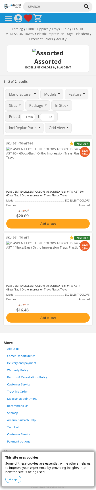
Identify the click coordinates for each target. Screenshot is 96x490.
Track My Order (17, 391)
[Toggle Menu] (8, 18)
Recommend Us (17, 406)
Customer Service (18, 384)
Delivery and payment (21, 363)
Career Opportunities (21, 356)
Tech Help (13, 427)
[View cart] (38, 18)
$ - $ (24, 116)
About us (13, 349)
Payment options (18, 441)
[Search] (87, 7)
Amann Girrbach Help (21, 420)
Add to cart (48, 223)
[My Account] (18, 18)
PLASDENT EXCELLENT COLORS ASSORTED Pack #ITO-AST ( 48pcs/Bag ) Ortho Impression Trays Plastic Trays (43, 287)
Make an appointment (22, 399)
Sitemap (12, 413)
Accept (13, 479)
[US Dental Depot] (12, 7)
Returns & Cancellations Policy (27, 377)
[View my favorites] (28, 18)
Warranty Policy (17, 370)
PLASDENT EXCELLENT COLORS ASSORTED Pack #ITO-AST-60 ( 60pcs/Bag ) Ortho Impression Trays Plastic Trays (45, 193)
